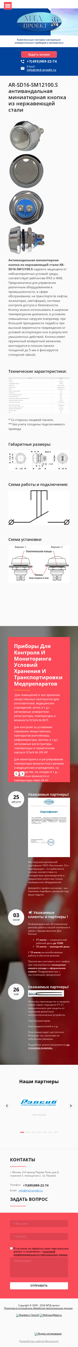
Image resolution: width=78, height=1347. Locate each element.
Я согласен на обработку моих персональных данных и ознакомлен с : (41, 1251)
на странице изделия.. (48, 1046)
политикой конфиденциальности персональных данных (41, 1253)
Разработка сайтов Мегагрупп (39, 1341)
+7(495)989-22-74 (42, 61)
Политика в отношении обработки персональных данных (38, 1308)
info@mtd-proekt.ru (41, 70)
